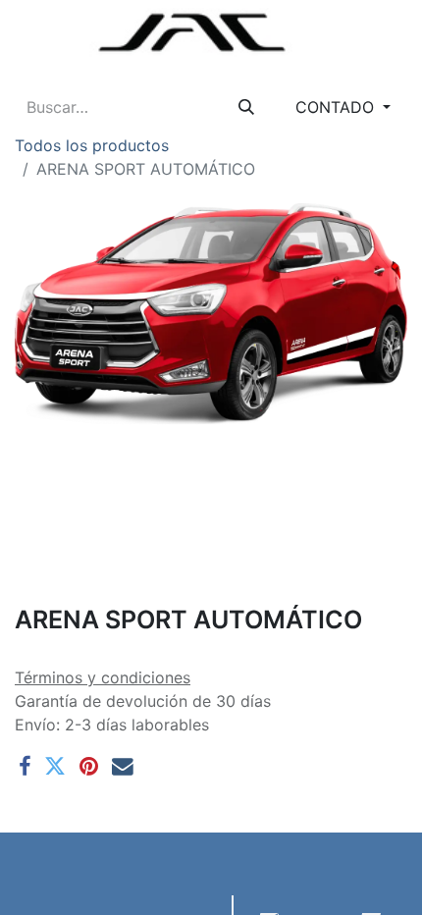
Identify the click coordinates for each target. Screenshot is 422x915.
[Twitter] (55, 767)
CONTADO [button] (337, 107)
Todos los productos (92, 145)
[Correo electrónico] (122, 767)
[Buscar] (246, 107)
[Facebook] (24, 767)
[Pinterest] (88, 767)
